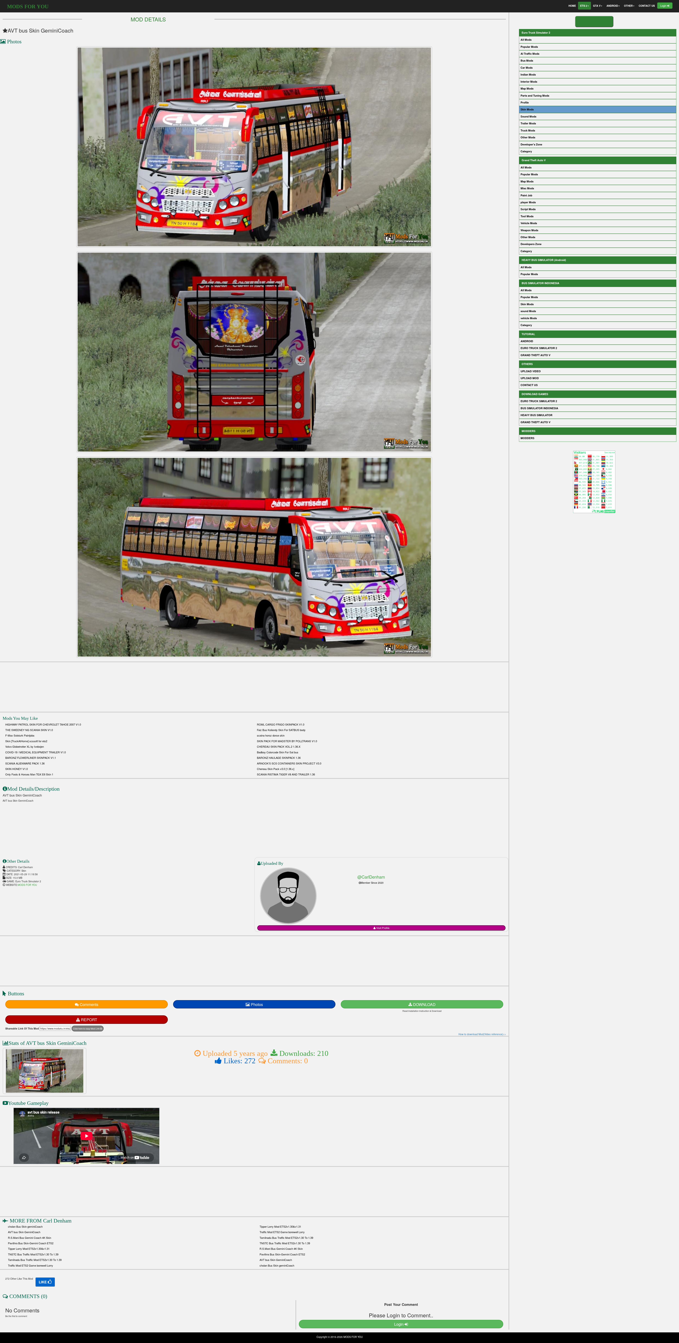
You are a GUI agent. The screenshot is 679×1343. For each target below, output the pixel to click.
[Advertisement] (254, 687)
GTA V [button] (596, 5)
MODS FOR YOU (28, 6)
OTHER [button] (628, 5)
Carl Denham (57, 1221)
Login (663, 5)
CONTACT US (647, 5)
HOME (572, 5)
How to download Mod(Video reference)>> (482, 1034)
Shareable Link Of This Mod (22, 1028)
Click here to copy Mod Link (86, 1028)
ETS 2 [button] (583, 5)
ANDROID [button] (612, 5)
